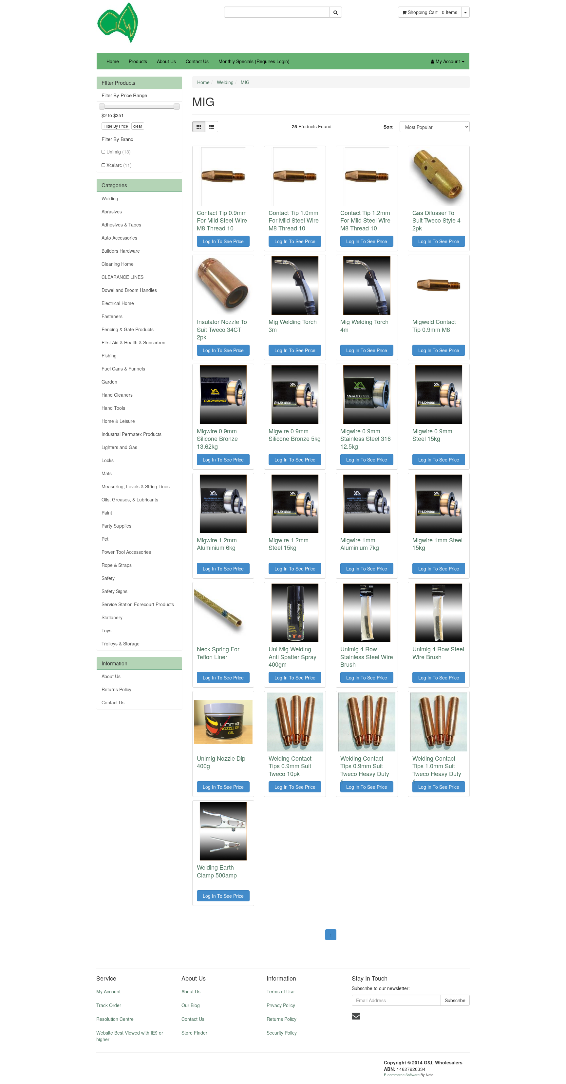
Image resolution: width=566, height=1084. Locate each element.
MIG (245, 82)
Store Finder (194, 1032)
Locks (108, 460)
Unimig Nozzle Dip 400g (221, 762)
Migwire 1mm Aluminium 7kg (359, 543)
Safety (108, 578)
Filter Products (118, 83)
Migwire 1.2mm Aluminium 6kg (217, 543)
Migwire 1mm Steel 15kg (437, 543)
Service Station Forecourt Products (138, 604)
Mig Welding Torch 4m (364, 325)
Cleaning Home (118, 264)
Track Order (108, 1005)
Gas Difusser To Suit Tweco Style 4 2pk (436, 220)
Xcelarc (119, 165)
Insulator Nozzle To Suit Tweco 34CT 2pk (222, 329)
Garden (109, 381)
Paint (107, 512)
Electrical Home (118, 303)
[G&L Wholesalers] (117, 22)
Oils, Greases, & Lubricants (130, 499)
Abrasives (112, 211)
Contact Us (197, 61)
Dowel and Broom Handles (129, 290)
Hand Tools (113, 408)
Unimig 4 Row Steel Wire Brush (438, 652)
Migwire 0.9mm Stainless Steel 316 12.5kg (365, 438)
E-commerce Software (402, 1074)
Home (112, 61)
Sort (388, 126)
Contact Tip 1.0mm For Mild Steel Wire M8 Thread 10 (294, 220)
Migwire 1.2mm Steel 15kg (289, 543)
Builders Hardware (121, 250)
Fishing (109, 355)
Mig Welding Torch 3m (293, 325)
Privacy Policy (281, 1005)
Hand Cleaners (117, 394)
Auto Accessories (119, 237)
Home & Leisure (118, 421)
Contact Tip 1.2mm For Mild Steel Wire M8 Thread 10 (365, 220)
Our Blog (190, 1005)
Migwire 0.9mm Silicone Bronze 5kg (295, 434)
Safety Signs (114, 591)
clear (137, 126)
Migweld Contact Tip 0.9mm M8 (434, 325)
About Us (166, 61)
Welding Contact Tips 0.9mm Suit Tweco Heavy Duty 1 (364, 769)
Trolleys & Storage (121, 643)
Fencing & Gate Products (128, 329)
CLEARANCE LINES (122, 277)
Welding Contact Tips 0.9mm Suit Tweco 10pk (290, 766)
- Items (432, 12)
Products (138, 61)
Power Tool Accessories (126, 552)
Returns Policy (116, 689)
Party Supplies (116, 525)
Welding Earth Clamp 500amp (217, 871)
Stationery (112, 617)
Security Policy (282, 1032)
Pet (105, 538)
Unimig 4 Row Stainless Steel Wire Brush (366, 656)
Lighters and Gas (119, 447)
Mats (107, 473)
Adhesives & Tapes (121, 224)
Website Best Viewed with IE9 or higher (129, 1035)
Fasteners (112, 316)
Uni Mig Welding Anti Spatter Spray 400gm (292, 656)
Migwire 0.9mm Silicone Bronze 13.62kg (217, 438)
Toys (106, 630)
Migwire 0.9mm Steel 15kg (432, 434)
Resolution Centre (115, 1019)
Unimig (118, 151)
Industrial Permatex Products (131, 434)
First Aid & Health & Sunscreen (133, 342)
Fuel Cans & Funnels (123, 368)
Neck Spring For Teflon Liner (218, 652)
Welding (110, 198)
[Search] (335, 12)
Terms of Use (280, 991)
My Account (108, 991)
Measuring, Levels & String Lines (136, 486)
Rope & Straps (117, 565)
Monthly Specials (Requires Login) (254, 61)
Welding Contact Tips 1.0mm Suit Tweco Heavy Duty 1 (436, 769)
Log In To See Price (223, 241)
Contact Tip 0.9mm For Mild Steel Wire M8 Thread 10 (222, 220)
